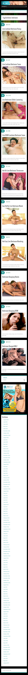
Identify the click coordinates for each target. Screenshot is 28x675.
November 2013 (6, 524)
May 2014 (5, 511)
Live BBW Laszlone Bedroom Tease (13, 135)
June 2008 (5, 640)
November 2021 (6, 484)
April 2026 (5, 428)
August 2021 (6, 491)
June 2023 (5, 442)
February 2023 (6, 451)
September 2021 (6, 488)
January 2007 (6, 663)
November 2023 (6, 430)
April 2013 (5, 540)
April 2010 (5, 620)
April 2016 (5, 497)
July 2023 (5, 439)
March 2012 (5, 569)
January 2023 (6, 453)
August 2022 (6, 464)
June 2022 (5, 468)
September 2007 (6, 654)
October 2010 (6, 607)
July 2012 (5, 560)
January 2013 (6, 546)
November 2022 (6, 457)
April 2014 (5, 513)
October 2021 (6, 486)
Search (5, 377)
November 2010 (6, 605)
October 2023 (6, 433)
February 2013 (6, 544)
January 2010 (6, 627)
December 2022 (6, 455)
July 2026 (5, 422)
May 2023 (5, 444)
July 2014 (5, 506)
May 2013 (5, 538)
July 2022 (5, 466)
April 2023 (5, 446)
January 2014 (6, 520)
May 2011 (5, 591)
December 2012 (6, 549)
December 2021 (6, 482)
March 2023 (5, 448)
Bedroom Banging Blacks (10, 276)
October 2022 (6, 459)
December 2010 (6, 602)
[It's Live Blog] (14, 2)
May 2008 (5, 642)
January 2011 (6, 600)
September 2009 (6, 636)
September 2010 (6, 609)
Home (3, 11)
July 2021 (5, 493)
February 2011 (6, 598)
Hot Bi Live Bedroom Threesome (13, 170)
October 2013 (6, 526)
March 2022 (5, 475)
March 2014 (5, 515)
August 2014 (6, 504)
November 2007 (6, 649)
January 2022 (6, 480)
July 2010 (5, 613)
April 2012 (5, 567)
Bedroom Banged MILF (9, 346)
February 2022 (6, 477)
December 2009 (6, 629)
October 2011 (6, 580)
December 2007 (6, 647)
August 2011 (6, 584)
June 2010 (5, 616)
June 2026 (5, 424)
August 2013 (6, 531)
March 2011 (5, 596)
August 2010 (6, 611)
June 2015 (5, 502)
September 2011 (6, 582)
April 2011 (5, 593)
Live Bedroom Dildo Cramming (12, 99)
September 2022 (6, 462)
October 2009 (6, 634)
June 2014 (5, 509)
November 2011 (6, 578)
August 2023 (6, 437)
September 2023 (6, 435)
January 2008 (6, 645)
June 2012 (5, 562)
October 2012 (6, 553)
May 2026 (5, 426)
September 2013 (6, 529)
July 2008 (5, 638)
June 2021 (5, 495)
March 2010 (5, 622)
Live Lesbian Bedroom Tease (11, 64)
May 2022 (5, 471)
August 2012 (6, 558)
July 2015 (5, 500)
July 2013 (5, 533)
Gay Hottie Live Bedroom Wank (12, 206)
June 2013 (5, 535)
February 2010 (6, 625)
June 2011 (5, 589)
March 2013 (5, 542)
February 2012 (6, 571)
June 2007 (5, 658)
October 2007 (6, 651)
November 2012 (6, 551)
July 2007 (5, 656)
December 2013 (6, 522)
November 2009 (6, 631)
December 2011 (6, 576)
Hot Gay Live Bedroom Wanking (12, 241)
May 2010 (5, 618)
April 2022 (5, 473)
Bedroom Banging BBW (10, 310)
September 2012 (6, 555)
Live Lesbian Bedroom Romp (11, 28)
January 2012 (6, 573)
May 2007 (5, 660)
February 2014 (6, 517)
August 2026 (6, 419)
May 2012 (5, 564)
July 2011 (5, 587)
